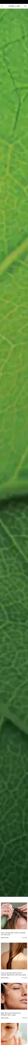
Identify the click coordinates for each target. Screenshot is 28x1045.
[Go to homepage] (14, 6)
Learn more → (5, 937)
